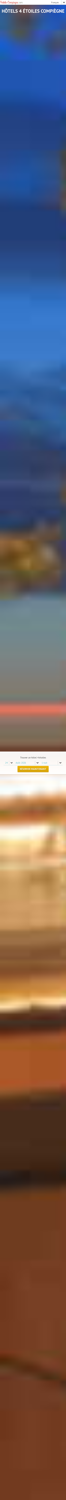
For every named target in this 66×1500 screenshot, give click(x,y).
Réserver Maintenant (33, 768)
